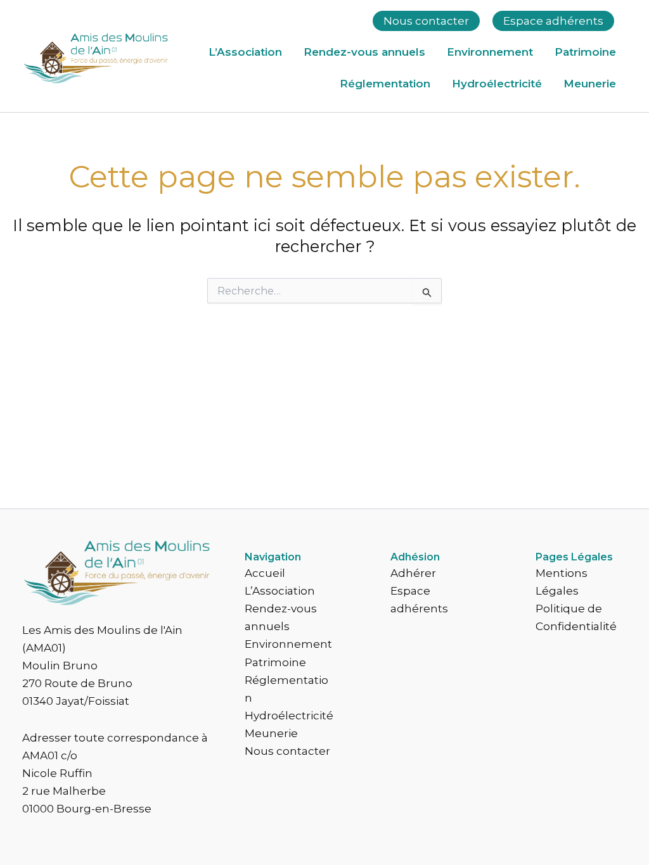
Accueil (265, 573)
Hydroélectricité (497, 83)
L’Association (245, 52)
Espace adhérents (553, 21)
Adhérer (413, 573)
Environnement (490, 52)
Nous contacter (426, 21)
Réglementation (385, 83)
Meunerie (589, 83)
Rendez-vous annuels (364, 52)
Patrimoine (585, 52)
